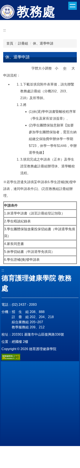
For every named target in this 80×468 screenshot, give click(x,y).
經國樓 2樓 (20, 341)
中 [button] (65, 68)
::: (4, 30)
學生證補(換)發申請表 (23, 259)
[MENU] (72, 6)
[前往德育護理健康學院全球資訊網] (8, 12)
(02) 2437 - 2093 (24, 304)
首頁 (9, 43)
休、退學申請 (43, 43)
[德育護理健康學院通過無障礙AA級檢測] (10, 357)
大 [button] (73, 68)
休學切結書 (15, 252)
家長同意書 (15, 244)
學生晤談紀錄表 (19, 221)
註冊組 (23, 43)
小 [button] (56, 68)
